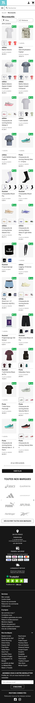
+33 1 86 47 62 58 (17, 543)
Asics (21, 47)
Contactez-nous (17, 537)
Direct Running (6, 640)
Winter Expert (22, 665)
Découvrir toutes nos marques (17, 521)
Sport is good (22, 656)
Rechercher (12, 8)
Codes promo (5, 606)
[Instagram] (19, 699)
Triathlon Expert (23, 661)
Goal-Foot (4, 652)
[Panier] (33, 2)
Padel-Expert (22, 640)
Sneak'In (21, 652)
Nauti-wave (22, 636)
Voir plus (18, 471)
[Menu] (2, 8)
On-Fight (21, 638)
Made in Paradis (6, 668)
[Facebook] (15, 699)
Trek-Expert (22, 658)
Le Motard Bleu (6, 665)
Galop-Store (5, 649)
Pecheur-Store (23, 643)
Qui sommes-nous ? (8, 613)
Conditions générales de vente (11, 617)
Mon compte (5, 597)
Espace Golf (5, 645)
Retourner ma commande (9, 604)
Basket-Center (6, 636)
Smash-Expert (23, 649)
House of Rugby (6, 656)
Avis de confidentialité (8, 629)
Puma (21, 155)
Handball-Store (6, 654)
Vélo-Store (21, 663)
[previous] (1, 500)
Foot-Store (4, 647)
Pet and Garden (23, 645)
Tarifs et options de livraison (10, 626)
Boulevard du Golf (7, 638)
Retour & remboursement (9, 620)
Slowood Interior (23, 647)
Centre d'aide (5, 599)
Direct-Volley (5, 643)
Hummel (5, 191)
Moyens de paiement (8, 624)
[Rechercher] (7, 8)
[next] (33, 500)
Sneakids (21, 654)
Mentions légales (7, 622)
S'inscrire (17, 687)
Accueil (4, 13)
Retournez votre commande (17, 572)
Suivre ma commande (8, 601)
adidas (4, 47)
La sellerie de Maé (7, 663)
